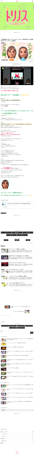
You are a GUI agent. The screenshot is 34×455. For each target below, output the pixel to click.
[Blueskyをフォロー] (17, 240)
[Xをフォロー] (6, 240)
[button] (22, 235)
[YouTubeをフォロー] (28, 240)
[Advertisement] (17, 35)
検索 (1, 330)
